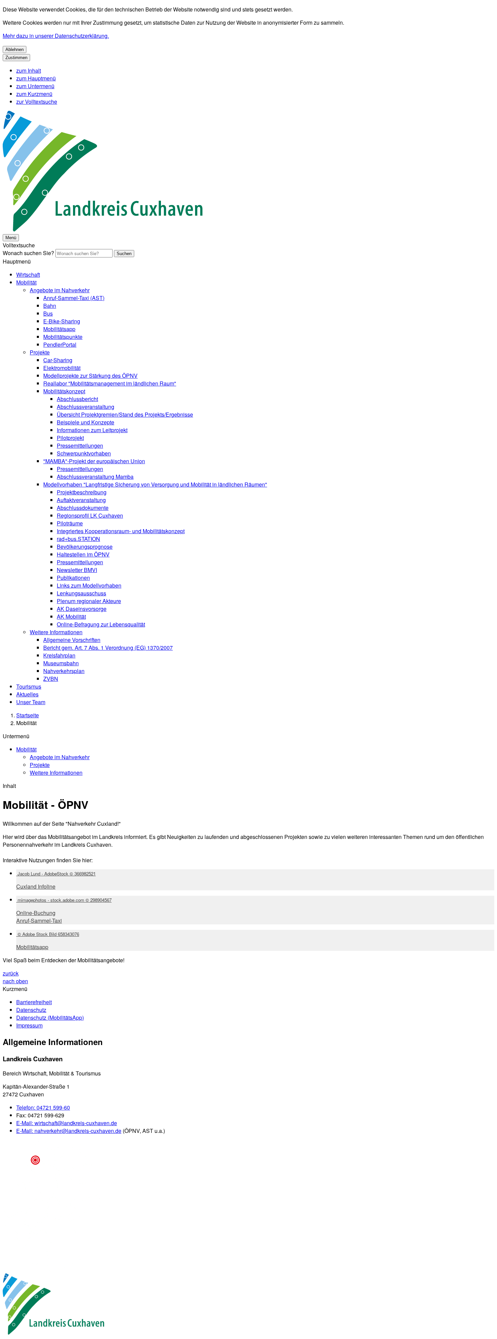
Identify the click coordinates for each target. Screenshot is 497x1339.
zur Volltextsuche (36, 101)
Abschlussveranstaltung (85, 407)
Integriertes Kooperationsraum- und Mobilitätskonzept (121, 531)
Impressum (29, 1025)
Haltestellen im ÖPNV (83, 554)
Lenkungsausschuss (81, 593)
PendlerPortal (59, 344)
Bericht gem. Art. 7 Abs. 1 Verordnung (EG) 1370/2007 (108, 647)
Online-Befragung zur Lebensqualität (101, 624)
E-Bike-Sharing (61, 321)
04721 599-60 (43, 1107)
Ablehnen (14, 49)
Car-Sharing (57, 360)
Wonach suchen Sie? (28, 253)
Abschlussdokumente (83, 508)
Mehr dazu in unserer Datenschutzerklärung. (56, 36)
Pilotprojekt (70, 438)
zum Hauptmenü (36, 78)
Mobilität (26, 282)
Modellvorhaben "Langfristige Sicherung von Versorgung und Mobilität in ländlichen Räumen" (155, 484)
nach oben (15, 981)
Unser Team (30, 702)
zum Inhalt (28, 70)
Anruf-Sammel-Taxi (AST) (73, 298)
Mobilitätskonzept (64, 391)
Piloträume (70, 523)
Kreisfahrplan (59, 655)
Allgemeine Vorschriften (71, 640)
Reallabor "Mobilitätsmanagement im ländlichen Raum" (109, 383)
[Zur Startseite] (103, 229)
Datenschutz (31, 1010)
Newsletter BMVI (77, 570)
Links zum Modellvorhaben (89, 585)
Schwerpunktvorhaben (84, 453)
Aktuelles (27, 694)
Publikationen (73, 577)
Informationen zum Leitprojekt (92, 430)
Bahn (49, 305)
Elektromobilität (61, 368)
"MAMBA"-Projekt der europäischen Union (94, 461)
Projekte (40, 352)
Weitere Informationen (56, 632)
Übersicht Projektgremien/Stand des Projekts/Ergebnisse (125, 414)
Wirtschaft (28, 274)
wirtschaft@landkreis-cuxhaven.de (66, 1123)
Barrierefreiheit (34, 1002)
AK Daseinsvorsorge (81, 609)
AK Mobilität (71, 616)
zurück (11, 973)
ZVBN (50, 679)
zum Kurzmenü (34, 94)
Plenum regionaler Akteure (89, 601)
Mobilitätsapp (59, 329)
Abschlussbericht (77, 399)
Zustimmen (16, 57)
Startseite (27, 715)
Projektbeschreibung (81, 492)
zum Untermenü (35, 86)
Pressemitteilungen (80, 445)
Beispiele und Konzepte (85, 422)
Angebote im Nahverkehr (60, 290)
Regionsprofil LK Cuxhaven (90, 515)
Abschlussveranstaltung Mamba (95, 476)
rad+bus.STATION (78, 539)
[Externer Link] (53, 1304)
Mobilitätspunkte (62, 337)
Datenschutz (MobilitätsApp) (50, 1017)
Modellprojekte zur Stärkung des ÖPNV (90, 375)
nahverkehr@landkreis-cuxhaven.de (68, 1131)
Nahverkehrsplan (64, 671)
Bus (48, 313)
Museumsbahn (61, 663)
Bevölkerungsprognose (85, 546)
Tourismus (28, 686)
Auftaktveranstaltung (81, 500)
